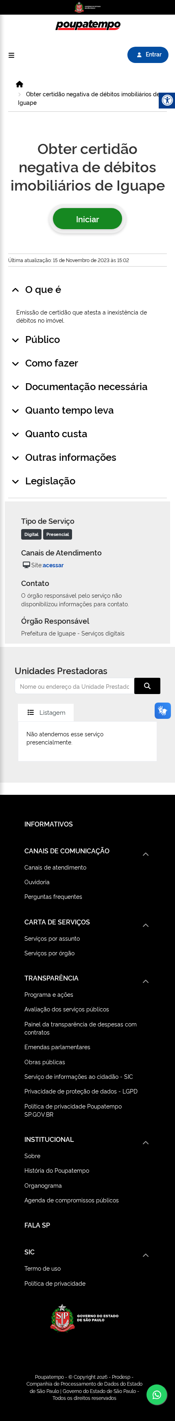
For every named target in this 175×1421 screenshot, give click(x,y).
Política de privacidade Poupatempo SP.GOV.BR (73, 1110)
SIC (29, 1251)
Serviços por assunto (52, 938)
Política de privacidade (54, 1283)
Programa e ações (48, 994)
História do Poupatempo (56, 1170)
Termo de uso (42, 1268)
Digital (31, 534)
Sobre (32, 1155)
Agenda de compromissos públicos (71, 1200)
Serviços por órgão (49, 953)
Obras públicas (44, 1061)
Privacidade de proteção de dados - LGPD (81, 1091)
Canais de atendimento (55, 867)
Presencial (57, 534)
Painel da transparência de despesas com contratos (80, 1028)
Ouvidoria (37, 881)
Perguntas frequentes (53, 896)
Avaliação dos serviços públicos (66, 1009)
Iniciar (87, 218)
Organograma (43, 1185)
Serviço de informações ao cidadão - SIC (78, 1076)
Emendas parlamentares (57, 1046)
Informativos (48, 823)
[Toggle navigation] (11, 55)
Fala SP (37, 1224)
